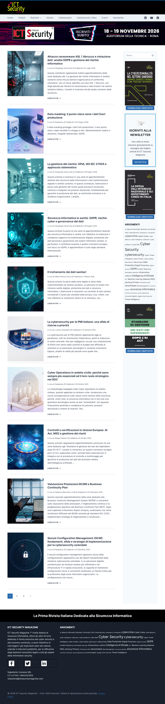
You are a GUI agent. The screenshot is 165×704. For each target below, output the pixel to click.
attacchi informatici (133, 229)
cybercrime (131, 236)
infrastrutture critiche (96, 645)
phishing (128, 282)
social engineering (143, 293)
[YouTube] (151, 17)
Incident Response (144, 269)
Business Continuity (148, 229)
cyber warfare (148, 259)
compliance (143, 233)
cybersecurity (134, 254)
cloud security (134, 233)
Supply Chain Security (144, 296)
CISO (126, 233)
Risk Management (143, 286)
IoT (126, 279)
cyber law (146, 239)
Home (10, 18)
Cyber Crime (143, 236)
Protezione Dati (145, 282)
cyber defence (150, 632)
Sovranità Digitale (131, 296)
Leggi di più (54, 98)
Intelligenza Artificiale (143, 275)
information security (131, 272)
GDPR (133, 268)
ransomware (130, 285)
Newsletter (118, 18)
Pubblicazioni (65, 18)
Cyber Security (111, 637)
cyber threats (138, 259)
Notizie (50, 18)
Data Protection (114, 641)
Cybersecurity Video (87, 18)
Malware (146, 279)
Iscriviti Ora (140, 162)
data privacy (138, 262)
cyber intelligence (136, 239)
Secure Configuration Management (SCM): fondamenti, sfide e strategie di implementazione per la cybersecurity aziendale (79, 542)
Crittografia (151, 233)
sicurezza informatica (142, 289)
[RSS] (157, 17)
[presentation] (25, 73)
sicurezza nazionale (131, 293)
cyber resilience (84, 637)
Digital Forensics (142, 265)
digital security (141, 642)
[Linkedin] (145, 17)
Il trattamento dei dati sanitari (66, 272)
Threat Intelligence (132, 299)
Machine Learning (135, 279)
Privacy (136, 282)
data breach (129, 262)
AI (125, 229)
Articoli (21, 18)
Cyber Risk (136, 244)
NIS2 (153, 279)
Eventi (105, 18)
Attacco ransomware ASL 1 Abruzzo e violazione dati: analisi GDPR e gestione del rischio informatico (79, 60)
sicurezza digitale (120, 649)
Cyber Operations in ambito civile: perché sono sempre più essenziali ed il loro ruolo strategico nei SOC (78, 376)
